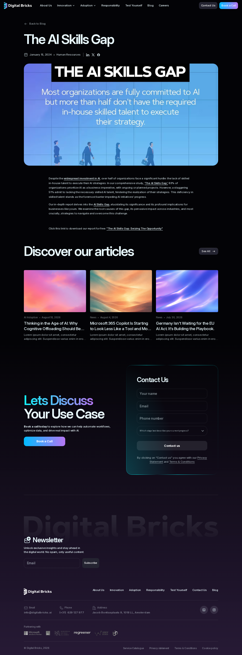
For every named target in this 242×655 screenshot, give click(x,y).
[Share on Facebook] (98, 54)
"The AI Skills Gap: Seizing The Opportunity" (135, 228)
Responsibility (110, 5)
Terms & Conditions (182, 461)
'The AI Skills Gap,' (156, 183)
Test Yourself (133, 5)
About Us (46, 5)
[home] (18, 5)
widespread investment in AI (82, 178)
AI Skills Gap (101, 204)
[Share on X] (93, 54)
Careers (164, 5)
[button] (66, 5)
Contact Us (208, 5)
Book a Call (228, 5)
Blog (150, 5)
